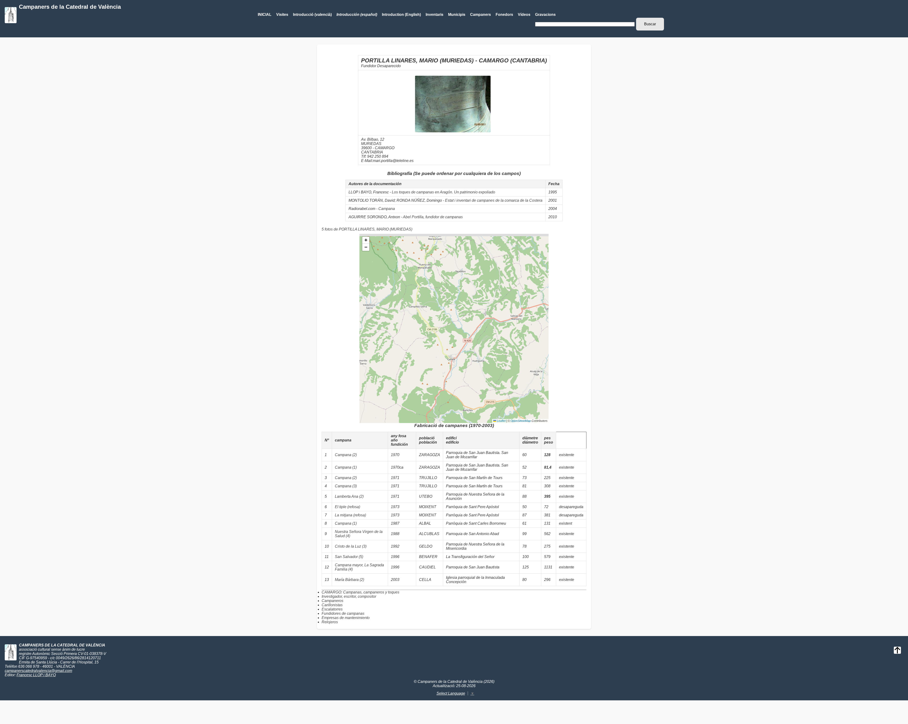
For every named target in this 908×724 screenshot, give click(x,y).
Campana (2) (346, 455)
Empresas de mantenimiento (346, 618)
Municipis (456, 15)
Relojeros (330, 622)
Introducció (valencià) (312, 15)
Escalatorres (332, 609)
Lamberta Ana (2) (349, 496)
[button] (365, 240)
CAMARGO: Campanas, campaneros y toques (360, 592)
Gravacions (545, 15)
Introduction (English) (401, 15)
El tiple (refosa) (347, 507)
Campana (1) (346, 467)
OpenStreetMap (521, 421)
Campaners (480, 15)
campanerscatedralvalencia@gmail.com (38, 671)
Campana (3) (346, 486)
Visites (282, 15)
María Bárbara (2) (349, 580)
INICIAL (264, 15)
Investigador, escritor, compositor (349, 596)
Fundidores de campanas (343, 613)
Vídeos (524, 15)
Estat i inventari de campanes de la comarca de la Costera (493, 200)
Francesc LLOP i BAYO (36, 675)
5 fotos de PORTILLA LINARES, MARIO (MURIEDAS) (367, 229)
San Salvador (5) (349, 557)
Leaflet (501, 421)
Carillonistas (332, 605)
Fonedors (504, 15)
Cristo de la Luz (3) (351, 546)
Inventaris (434, 15)
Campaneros (332, 601)
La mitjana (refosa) (350, 515)
